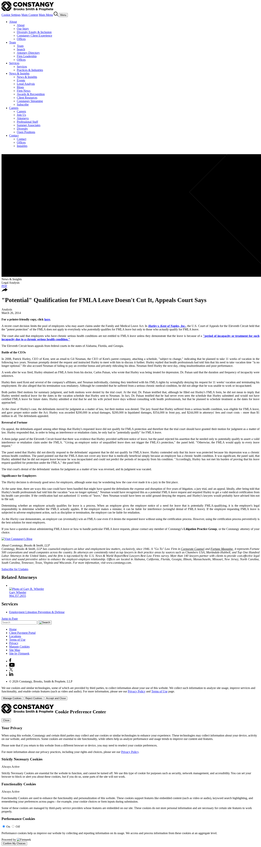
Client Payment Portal (22, 632)
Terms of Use (17, 639)
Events (21, 80)
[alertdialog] (130, 774)
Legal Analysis (26, 83)
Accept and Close (56, 698)
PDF (4, 286)
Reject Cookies (33, 698)
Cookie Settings (11, 14)
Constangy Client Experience (34, 35)
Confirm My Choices (14, 843)
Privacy (13, 643)
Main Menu (46, 14)
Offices (21, 39)
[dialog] (130, 693)
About (13, 21)
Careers (13, 108)
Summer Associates (28, 125)
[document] (130, 774)
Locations (15, 636)
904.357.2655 (17, 595)
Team (12, 42)
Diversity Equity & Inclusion (34, 32)
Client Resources (27, 97)
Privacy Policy (136, 691)
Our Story (23, 28)
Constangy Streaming (30, 101)
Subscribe (23, 104)
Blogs (20, 87)
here (47, 319)
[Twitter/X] (11, 670)
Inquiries (22, 145)
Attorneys (23, 118)
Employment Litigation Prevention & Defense (37, 612)
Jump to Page (10, 618)
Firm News (23, 90)
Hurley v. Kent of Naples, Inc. (167, 326)
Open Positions (26, 132)
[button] (5, 290)
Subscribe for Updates (15, 569)
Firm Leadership (27, 56)
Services (14, 63)
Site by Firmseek (19, 653)
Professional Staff (27, 121)
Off (18, 826)
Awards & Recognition (31, 94)
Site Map (14, 650)
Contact (14, 135)
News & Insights (19, 73)
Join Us (21, 114)
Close (6, 720)
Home (13, 629)
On (8, 826)
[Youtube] (12, 665)
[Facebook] (10, 661)
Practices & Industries (30, 70)
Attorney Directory (28, 52)
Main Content (29, 14)
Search (21, 49)
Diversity (22, 128)
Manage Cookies (19, 646)
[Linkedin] (11, 675)
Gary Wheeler (17, 592)
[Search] (56, 14)
